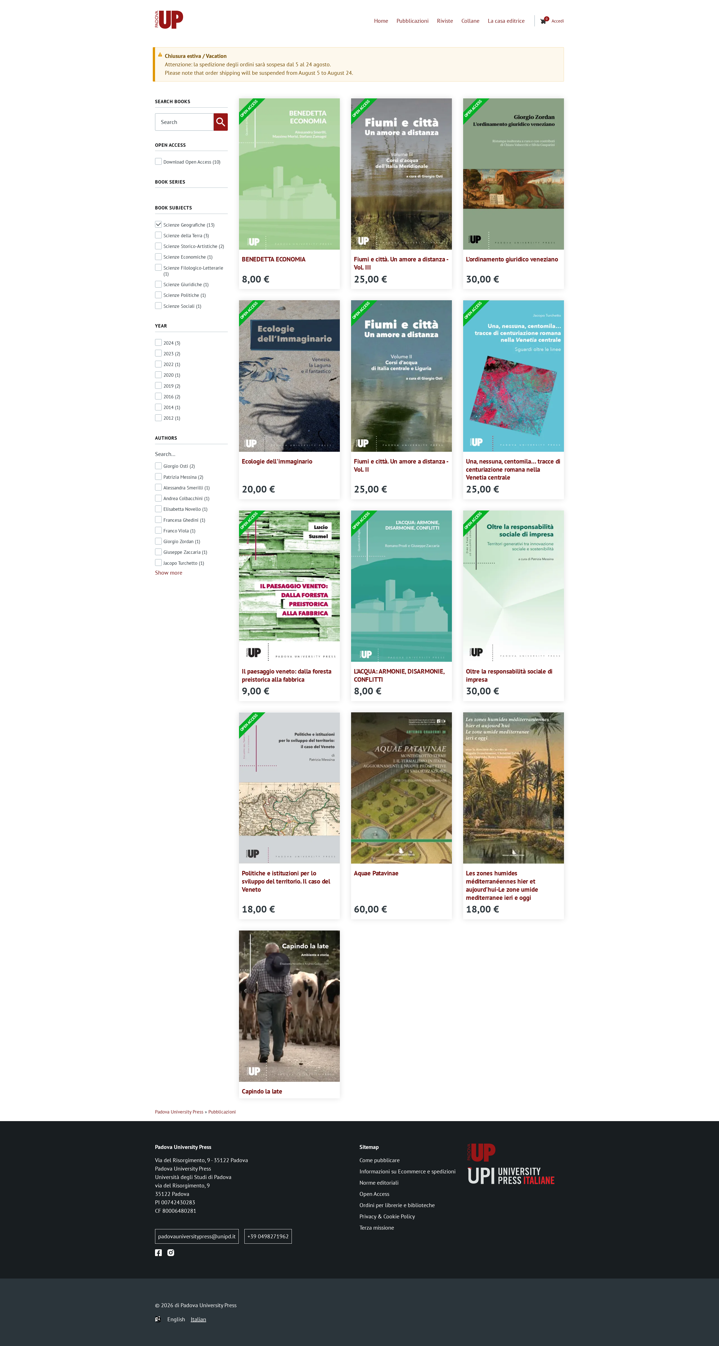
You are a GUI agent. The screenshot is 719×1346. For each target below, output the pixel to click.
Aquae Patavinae (376, 873)
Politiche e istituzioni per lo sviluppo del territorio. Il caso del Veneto (286, 881)
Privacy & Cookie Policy (387, 1216)
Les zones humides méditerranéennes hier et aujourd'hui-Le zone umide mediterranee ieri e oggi (502, 885)
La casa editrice (506, 20)
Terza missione (377, 1227)
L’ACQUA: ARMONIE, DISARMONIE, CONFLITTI (399, 675)
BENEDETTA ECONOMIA (274, 259)
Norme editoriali (379, 1182)
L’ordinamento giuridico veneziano (512, 259)
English (176, 1319)
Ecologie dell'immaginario (277, 461)
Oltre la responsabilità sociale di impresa (509, 675)
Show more (168, 572)
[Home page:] (169, 21)
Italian (198, 1319)
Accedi (558, 21)
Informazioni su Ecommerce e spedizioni (408, 1171)
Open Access (374, 1194)
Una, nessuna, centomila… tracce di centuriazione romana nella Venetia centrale (513, 469)
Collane (470, 20)
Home (381, 20)
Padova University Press (179, 1111)
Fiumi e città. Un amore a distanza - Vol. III (401, 263)
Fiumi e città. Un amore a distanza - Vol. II (401, 465)
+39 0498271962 (268, 1236)
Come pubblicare (380, 1160)
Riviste (445, 20)
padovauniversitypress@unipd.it (197, 1236)
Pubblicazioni (413, 20)
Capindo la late (262, 1091)
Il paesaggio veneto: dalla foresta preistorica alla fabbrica (286, 675)
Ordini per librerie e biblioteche (397, 1205)
